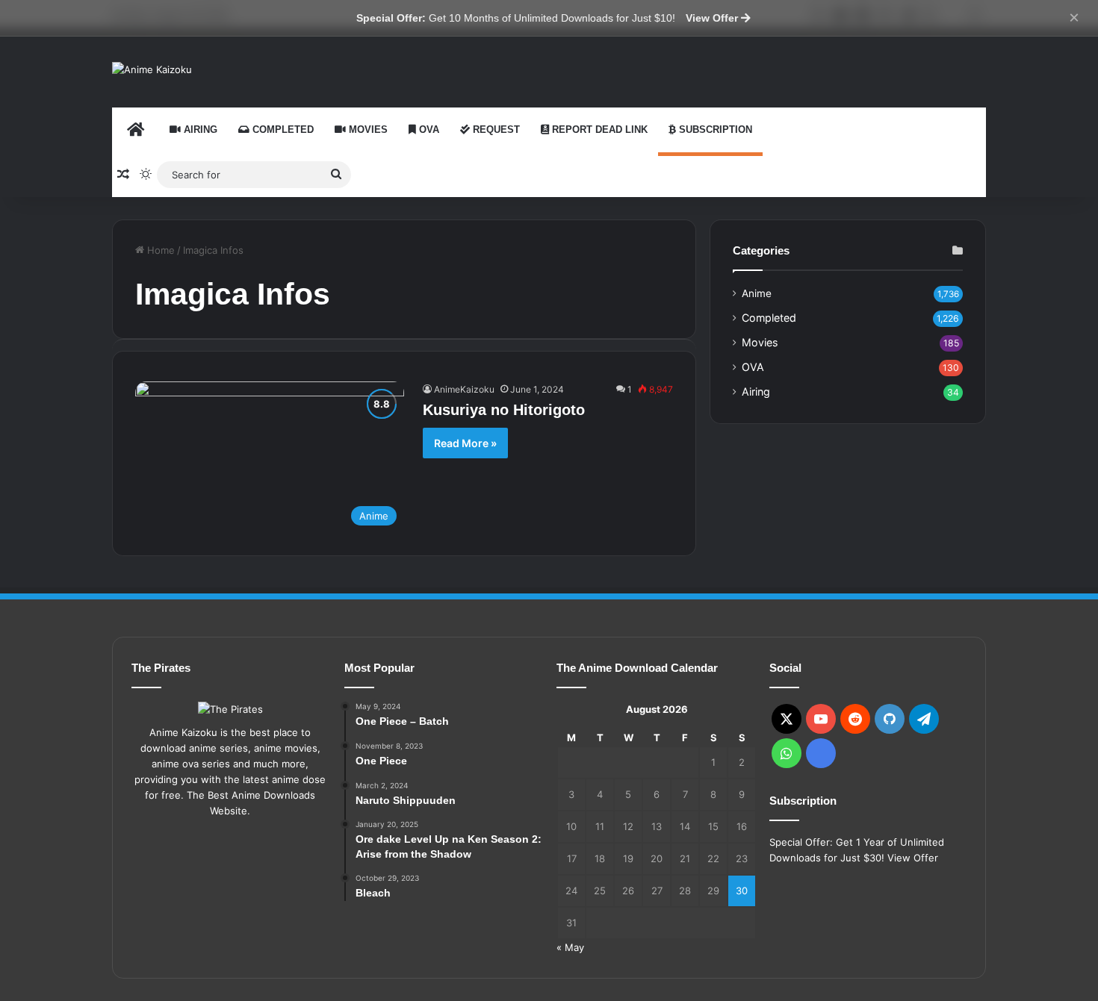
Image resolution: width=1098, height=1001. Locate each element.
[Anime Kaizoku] (152, 69)
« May (570, 947)
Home (159, 250)
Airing (199, 129)
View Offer (713, 18)
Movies (367, 129)
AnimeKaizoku (464, 389)
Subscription (714, 129)
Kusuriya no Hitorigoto (504, 410)
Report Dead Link (598, 129)
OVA (427, 129)
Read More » (465, 443)
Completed (281, 129)
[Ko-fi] (821, 753)
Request (495, 129)
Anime (757, 293)
